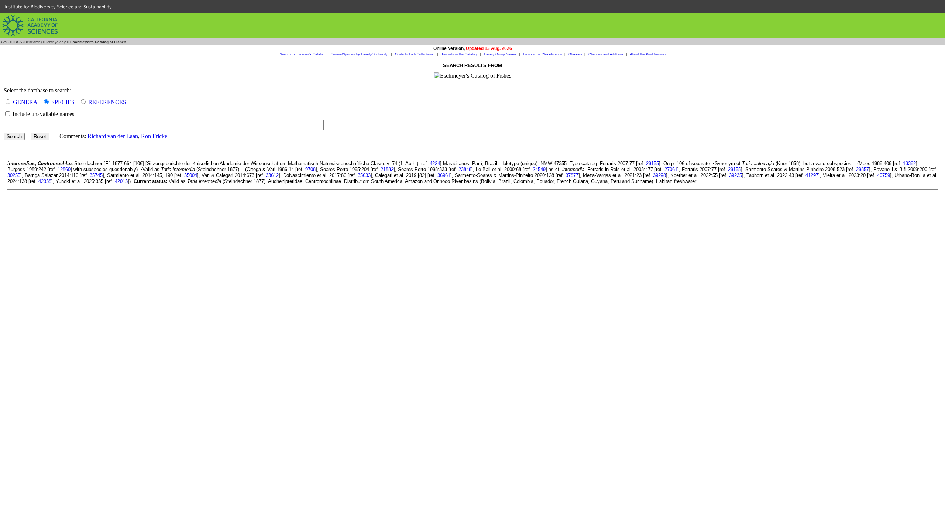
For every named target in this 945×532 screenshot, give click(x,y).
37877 (572, 175)
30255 (13, 175)
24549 (539, 169)
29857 (862, 169)
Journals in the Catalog (459, 54)
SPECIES (63, 102)
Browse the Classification (542, 54)
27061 (670, 169)
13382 (909, 163)
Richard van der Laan (112, 136)
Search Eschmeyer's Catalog (302, 54)
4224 (435, 163)
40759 (883, 175)
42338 (44, 181)
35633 (364, 175)
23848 (464, 169)
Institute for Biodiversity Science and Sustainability (58, 7)
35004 (190, 175)
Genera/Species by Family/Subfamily (360, 54)
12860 (64, 169)
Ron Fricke (154, 136)
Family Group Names (500, 54)
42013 (121, 181)
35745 (96, 175)
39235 (735, 175)
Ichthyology (56, 42)
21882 (387, 169)
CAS (5, 42)
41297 (811, 175)
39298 (659, 175)
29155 (652, 163)
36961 (443, 175)
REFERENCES (107, 102)
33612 (272, 175)
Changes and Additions (606, 54)
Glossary (575, 54)
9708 (310, 169)
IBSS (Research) (27, 42)
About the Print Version (648, 54)
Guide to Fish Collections (415, 54)
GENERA (25, 102)
